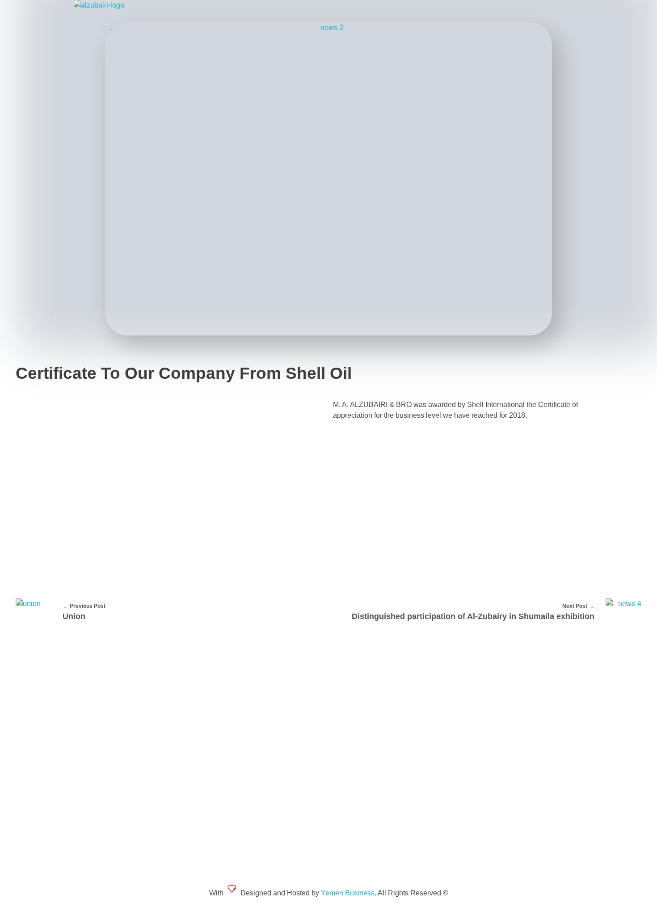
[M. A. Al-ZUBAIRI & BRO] (140, 11)
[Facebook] (469, 719)
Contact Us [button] (509, 686)
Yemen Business (348, 893)
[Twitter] (491, 719)
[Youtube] (514, 719)
